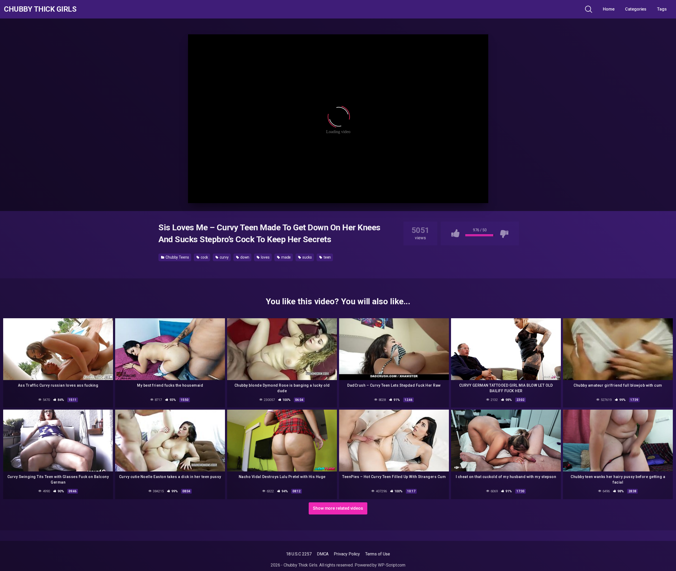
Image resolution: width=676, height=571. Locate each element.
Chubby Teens (177, 257)
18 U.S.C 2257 (299, 553)
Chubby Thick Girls (40, 9)
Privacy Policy (347, 553)
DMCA (323, 553)
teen (327, 257)
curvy (224, 257)
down (245, 257)
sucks (307, 257)
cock (204, 257)
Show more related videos (338, 508)
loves (265, 257)
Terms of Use (377, 553)
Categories (635, 9)
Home (608, 9)
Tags (662, 9)
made (285, 257)
